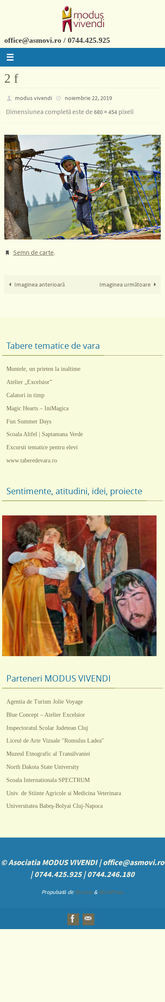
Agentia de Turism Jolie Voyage (44, 695)
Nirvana (83, 886)
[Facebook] (72, 912)
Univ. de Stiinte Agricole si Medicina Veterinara (63, 787)
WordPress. (111, 886)
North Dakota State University (42, 760)
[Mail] (88, 912)
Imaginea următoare (125, 278)
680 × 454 (105, 110)
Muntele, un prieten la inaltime (43, 363)
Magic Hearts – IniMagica (37, 402)
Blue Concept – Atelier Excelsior (45, 708)
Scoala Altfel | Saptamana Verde (44, 428)
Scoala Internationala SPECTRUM (48, 774)
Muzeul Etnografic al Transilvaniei (48, 748)
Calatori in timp (25, 389)
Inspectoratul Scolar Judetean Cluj (47, 721)
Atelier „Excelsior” (29, 376)
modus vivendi (33, 97)
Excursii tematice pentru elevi (42, 441)
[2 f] (82, 183)
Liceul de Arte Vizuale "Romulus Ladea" (55, 735)
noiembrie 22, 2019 (88, 97)
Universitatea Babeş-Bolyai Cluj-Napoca (54, 800)
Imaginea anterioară (39, 278)
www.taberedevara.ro (31, 454)
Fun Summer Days (28, 415)
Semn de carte (33, 247)
